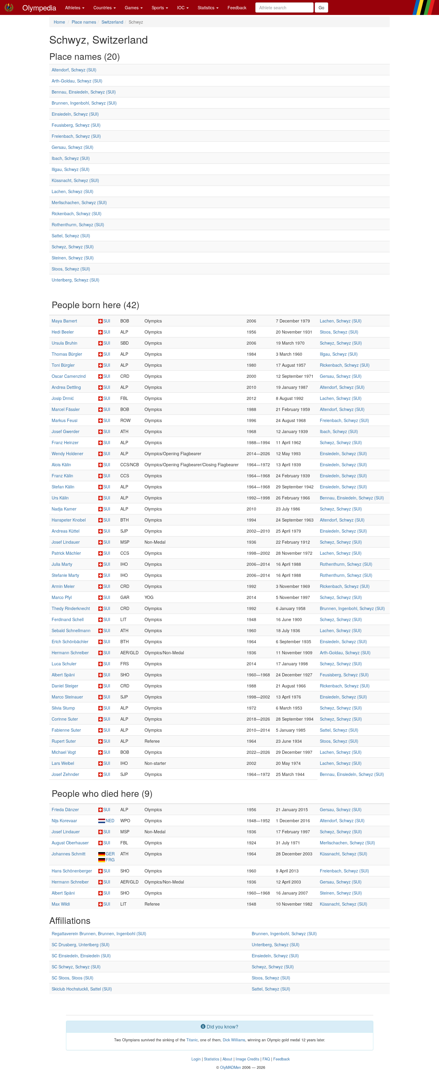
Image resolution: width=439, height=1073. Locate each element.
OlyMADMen (230, 1067)
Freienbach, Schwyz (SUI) (76, 136)
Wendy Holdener (67, 453)
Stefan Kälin (63, 487)
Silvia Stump (63, 708)
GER (110, 854)
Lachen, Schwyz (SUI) (72, 191)
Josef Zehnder (65, 774)
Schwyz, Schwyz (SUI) (73, 247)
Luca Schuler (64, 664)
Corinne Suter (65, 719)
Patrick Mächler (66, 553)
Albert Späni (63, 675)
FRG (110, 860)
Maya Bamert (64, 321)
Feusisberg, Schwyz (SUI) (76, 125)
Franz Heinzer (65, 442)
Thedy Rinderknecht (71, 608)
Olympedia (39, 7)
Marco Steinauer (67, 697)
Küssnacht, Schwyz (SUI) (75, 180)
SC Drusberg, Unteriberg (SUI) (81, 944)
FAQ (266, 1059)
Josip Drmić (63, 398)
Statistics (207, 7)
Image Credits (247, 1059)
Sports (158, 7)
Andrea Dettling (66, 387)
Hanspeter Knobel (69, 520)
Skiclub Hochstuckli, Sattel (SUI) (82, 989)
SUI (106, 321)
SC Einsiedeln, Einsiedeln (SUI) (81, 956)
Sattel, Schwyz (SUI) (71, 236)
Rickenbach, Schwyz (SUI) (77, 213)
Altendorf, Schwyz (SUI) (74, 70)
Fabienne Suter (66, 730)
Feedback (237, 7)
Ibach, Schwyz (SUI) (71, 158)
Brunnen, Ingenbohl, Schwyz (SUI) (84, 103)
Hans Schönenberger (72, 871)
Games (132, 7)
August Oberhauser (70, 843)
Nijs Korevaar (64, 820)
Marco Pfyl (62, 597)
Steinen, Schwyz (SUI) (73, 258)
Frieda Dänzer (65, 809)
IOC (181, 7)
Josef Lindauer (66, 542)
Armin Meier (63, 586)
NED (110, 820)
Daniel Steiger (65, 686)
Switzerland (112, 22)
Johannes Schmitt (68, 854)
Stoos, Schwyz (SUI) (71, 269)
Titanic (192, 1040)
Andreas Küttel (65, 531)
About (227, 1059)
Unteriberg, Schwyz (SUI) (75, 280)
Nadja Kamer (64, 509)
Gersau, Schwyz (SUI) (72, 147)
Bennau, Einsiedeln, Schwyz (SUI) (84, 92)
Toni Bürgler (63, 365)
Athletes (73, 7)
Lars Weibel (63, 763)
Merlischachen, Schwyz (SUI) (79, 202)
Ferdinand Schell (68, 619)
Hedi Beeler (63, 332)
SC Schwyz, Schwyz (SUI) (76, 967)
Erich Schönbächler (70, 641)
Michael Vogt (64, 752)
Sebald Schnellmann (71, 630)
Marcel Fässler (66, 409)
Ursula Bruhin (64, 343)
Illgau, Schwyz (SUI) (71, 169)
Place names (84, 22)
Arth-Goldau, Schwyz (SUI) (77, 81)
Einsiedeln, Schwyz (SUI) (75, 114)
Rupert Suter (64, 741)
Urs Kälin (60, 498)
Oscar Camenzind (69, 376)
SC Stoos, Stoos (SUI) (72, 978)
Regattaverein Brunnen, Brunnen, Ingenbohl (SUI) (99, 933)
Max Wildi (61, 904)
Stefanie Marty (65, 575)
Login (196, 1059)
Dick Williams (234, 1040)
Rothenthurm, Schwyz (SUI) (78, 224)
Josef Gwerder (65, 431)
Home (59, 22)
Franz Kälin (62, 476)
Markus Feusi (64, 420)
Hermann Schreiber (70, 652)
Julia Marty (62, 564)
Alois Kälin (61, 464)
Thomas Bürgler (67, 354)
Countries (103, 7)
